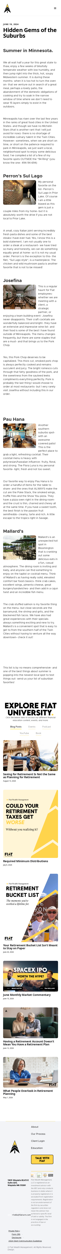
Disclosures (16, 1238)
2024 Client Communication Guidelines (25, 1241)
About (34, 1127)
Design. (11, 1250)
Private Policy (14, 1231)
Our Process (38, 1134)
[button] (55, 8)
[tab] (16, 726)
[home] (7, 8)
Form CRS (16, 1234)
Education (37, 1148)
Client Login (38, 1141)
